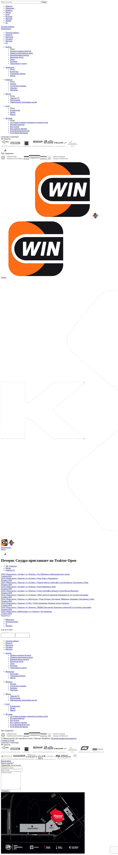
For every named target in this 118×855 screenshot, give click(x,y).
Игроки (13, 84)
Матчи (12, 76)
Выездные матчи (16, 57)
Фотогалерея (15, 100)
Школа (12, 114)
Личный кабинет (12, 33)
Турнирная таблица (17, 74)
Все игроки (14, 127)
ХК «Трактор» (11, 566)
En (7, 23)
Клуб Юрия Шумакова (19, 133)
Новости (9, 6)
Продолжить (6, 761)
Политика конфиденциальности (63, 738)
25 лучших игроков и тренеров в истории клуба (29, 122)
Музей (12, 112)
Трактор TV (14, 98)
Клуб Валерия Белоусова (20, 131)
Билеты (8, 47)
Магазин (9, 19)
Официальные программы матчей (23, 102)
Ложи (12, 59)
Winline (8, 21)
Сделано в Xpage (7, 740)
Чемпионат (10, 8)
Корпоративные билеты (19, 55)
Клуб (8, 14)
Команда (9, 10)
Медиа (8, 12)
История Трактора (17, 125)
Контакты (9, 37)
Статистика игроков (18, 86)
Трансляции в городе (18, 63)
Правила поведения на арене (21, 53)
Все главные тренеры (18, 129)
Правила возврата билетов (20, 51)
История (9, 17)
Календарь (14, 72)
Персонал (14, 90)
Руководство (15, 110)
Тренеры (13, 88)
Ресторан (13, 61)
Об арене (9, 39)
